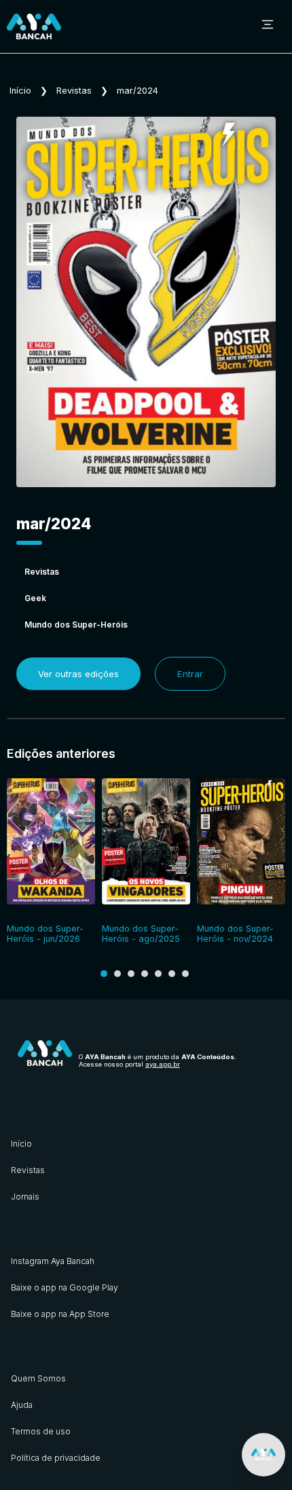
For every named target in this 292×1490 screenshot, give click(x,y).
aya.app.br (162, 1064)
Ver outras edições (78, 673)
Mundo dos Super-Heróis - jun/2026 (45, 933)
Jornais (25, 1196)
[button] (104, 973)
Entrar (190, 673)
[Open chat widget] (263, 1454)
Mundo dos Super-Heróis (76, 624)
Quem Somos (38, 1378)
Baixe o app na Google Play (64, 1287)
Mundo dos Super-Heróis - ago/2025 (141, 933)
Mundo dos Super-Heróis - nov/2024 (235, 933)
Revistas (74, 90)
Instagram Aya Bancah (52, 1261)
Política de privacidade (56, 1458)
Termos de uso (41, 1431)
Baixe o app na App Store (60, 1314)
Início (20, 90)
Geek (35, 598)
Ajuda (22, 1405)
